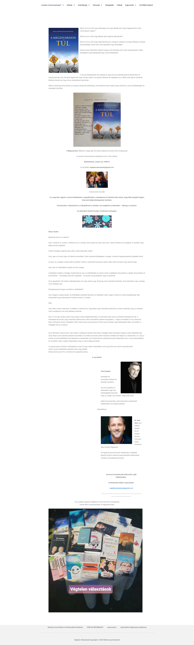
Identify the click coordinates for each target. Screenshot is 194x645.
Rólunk (69, 5)
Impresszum (111, 627)
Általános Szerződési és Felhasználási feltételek (65, 627)
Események (82, 5)
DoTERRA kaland (146, 5)
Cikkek (119, 5)
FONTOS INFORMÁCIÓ (95, 627)
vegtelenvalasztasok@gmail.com (121, 488)
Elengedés (109, 5)
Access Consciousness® (51, 5)
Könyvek (96, 5)
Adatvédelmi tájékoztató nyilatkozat (133, 627)
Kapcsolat (129, 5)
